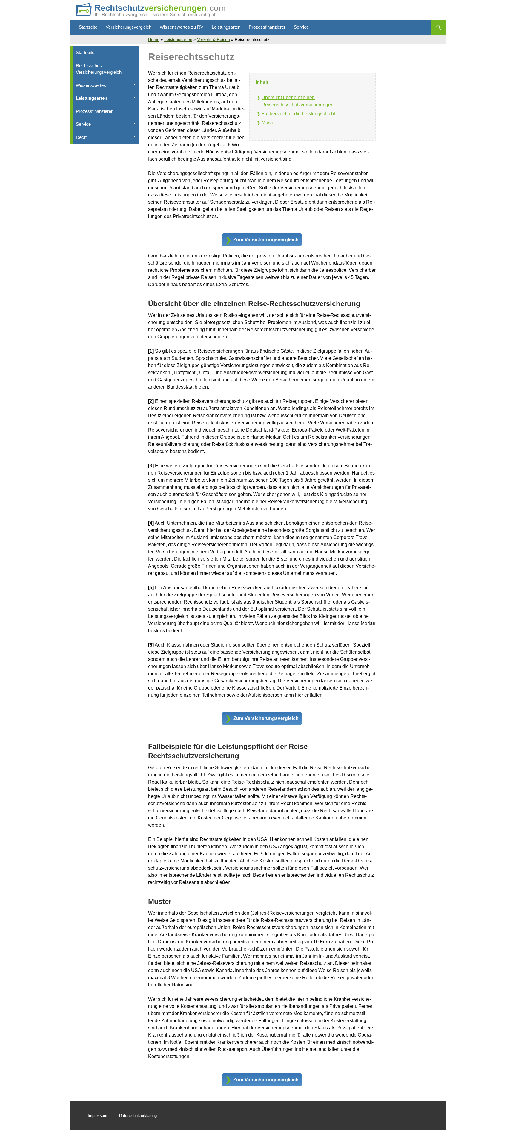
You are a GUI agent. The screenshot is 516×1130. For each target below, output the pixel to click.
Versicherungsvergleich (128, 27)
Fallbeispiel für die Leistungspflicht (298, 113)
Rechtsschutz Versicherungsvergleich (99, 69)
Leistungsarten (226, 27)
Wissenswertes (91, 85)
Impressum (97, 1115)
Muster (269, 122)
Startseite (88, 27)
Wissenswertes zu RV (181, 27)
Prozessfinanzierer (267, 27)
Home (153, 39)
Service (301, 27)
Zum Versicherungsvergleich (266, 239)
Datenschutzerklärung (138, 1115)
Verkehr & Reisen (213, 39)
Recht (81, 137)
